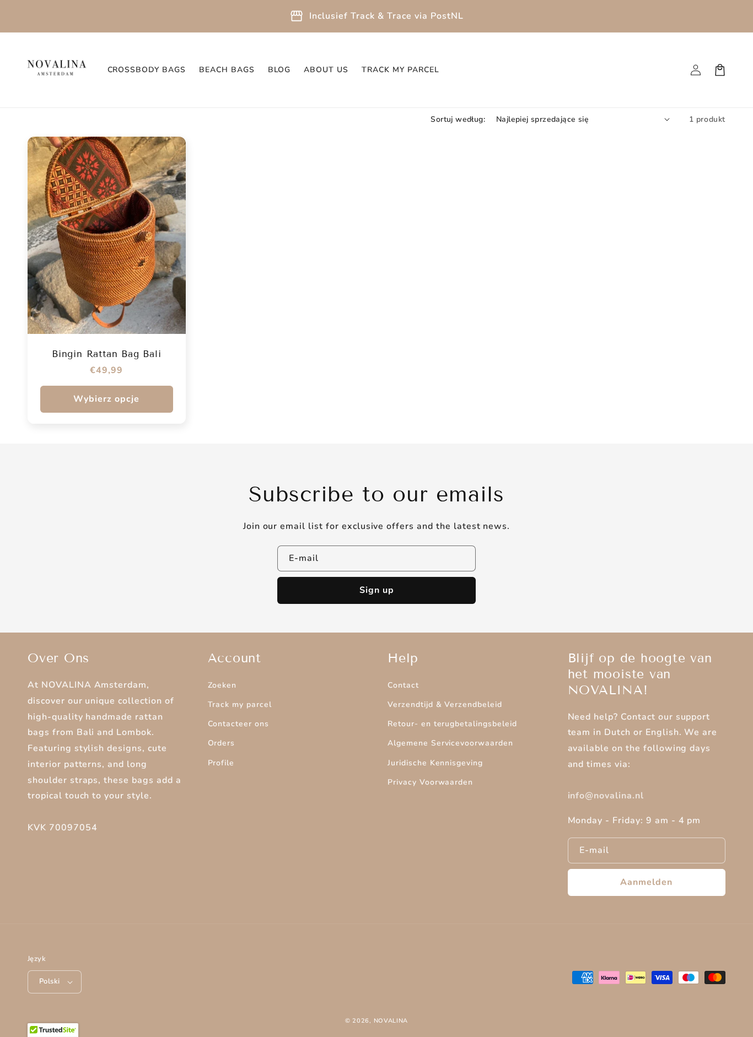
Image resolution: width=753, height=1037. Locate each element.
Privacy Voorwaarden (430, 782)
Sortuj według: (458, 119)
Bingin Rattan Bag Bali (106, 354)
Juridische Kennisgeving (435, 763)
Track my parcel (240, 704)
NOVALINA (391, 1021)
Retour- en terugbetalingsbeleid (452, 724)
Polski (49, 981)
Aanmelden (646, 882)
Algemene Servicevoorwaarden (450, 743)
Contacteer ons (238, 724)
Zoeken (222, 685)
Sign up (376, 590)
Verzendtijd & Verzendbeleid (445, 704)
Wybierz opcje (106, 399)
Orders (221, 743)
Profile (221, 763)
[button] (720, 70)
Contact (403, 685)
